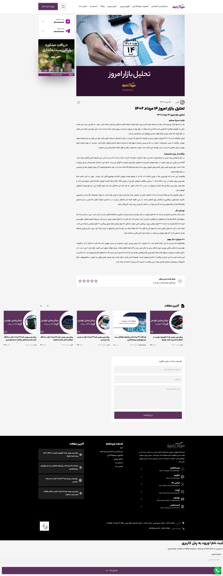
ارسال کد (113, 570)
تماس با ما (83, 6)
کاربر (177, 102)
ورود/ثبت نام (48, 6)
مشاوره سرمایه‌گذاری (140, 6)
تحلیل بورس (112, 6)
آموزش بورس (125, 6)
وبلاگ (102, 6)
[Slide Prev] (47, 306)
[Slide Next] (41, 306)
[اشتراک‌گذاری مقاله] (78, 102)
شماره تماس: (216, 554)
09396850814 (154, 528)
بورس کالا (143, 185)
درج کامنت (148, 415)
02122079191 (165, 528)
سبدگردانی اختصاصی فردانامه (111, 451)
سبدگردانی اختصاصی (159, 6)
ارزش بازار (80, 248)
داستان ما (94, 6)
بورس (164, 181)
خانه (121, 447)
